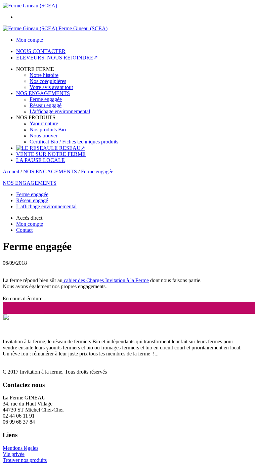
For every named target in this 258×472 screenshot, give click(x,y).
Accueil (11, 171)
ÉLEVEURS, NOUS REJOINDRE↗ (57, 57)
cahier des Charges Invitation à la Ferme (105, 280)
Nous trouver (43, 135)
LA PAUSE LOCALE (40, 160)
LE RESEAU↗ (68, 148)
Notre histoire (44, 75)
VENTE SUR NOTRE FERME (51, 154)
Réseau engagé (45, 105)
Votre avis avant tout (51, 87)
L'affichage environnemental (60, 111)
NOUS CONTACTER (41, 51)
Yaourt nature (44, 123)
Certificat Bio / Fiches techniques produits (74, 141)
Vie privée (14, 454)
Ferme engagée (46, 99)
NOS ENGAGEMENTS (43, 93)
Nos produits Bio (48, 129)
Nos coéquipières (48, 81)
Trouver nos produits (25, 460)
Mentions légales (20, 448)
